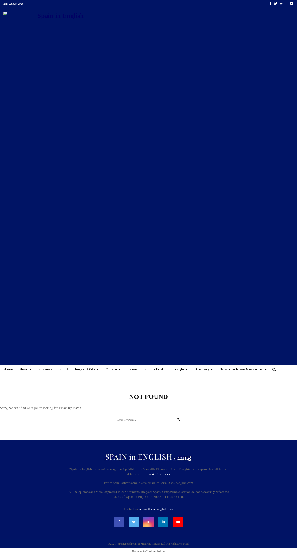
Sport (63, 369)
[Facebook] (119, 522)
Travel (133, 369)
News (23, 369)
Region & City (85, 369)
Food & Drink (154, 369)
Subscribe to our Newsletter (241, 369)
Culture (111, 369)
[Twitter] (134, 522)
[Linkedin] (163, 522)
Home (8, 369)
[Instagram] (148, 522)
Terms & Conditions (156, 474)
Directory (202, 369)
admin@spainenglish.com (156, 509)
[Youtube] (178, 522)
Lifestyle (177, 369)
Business (45, 369)
